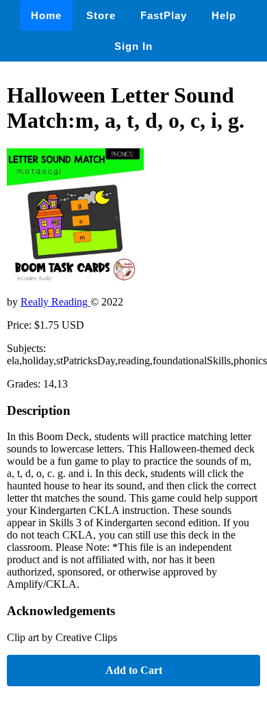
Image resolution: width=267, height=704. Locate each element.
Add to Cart (133, 670)
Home (46, 15)
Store (101, 15)
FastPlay (163, 15)
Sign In (133, 46)
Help (224, 15)
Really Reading (55, 302)
